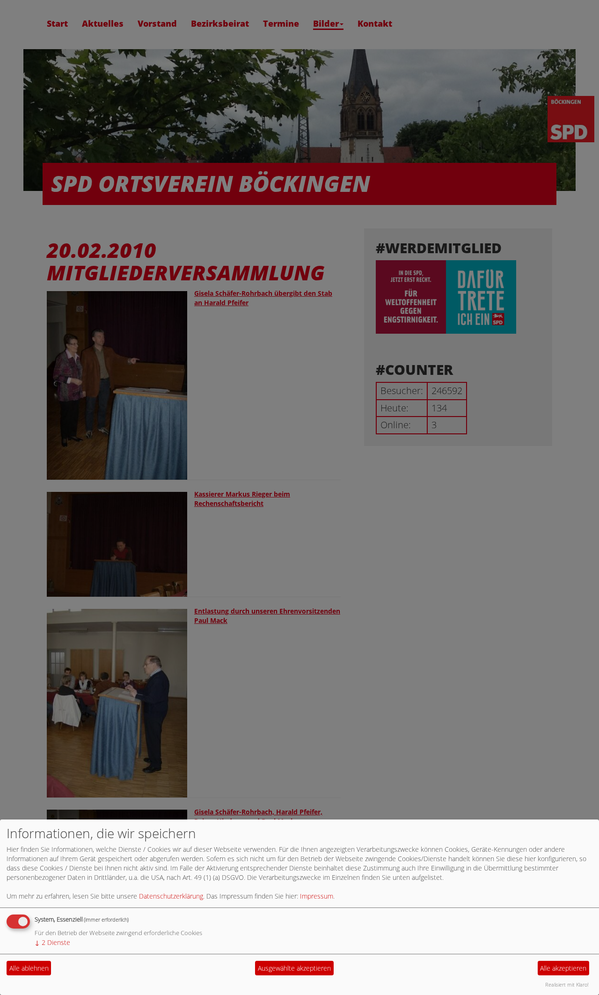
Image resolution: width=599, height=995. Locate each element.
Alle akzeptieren (563, 968)
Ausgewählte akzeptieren (294, 968)
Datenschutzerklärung (171, 896)
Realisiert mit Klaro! (567, 984)
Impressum (316, 896)
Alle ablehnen (29, 968)
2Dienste (52, 942)
